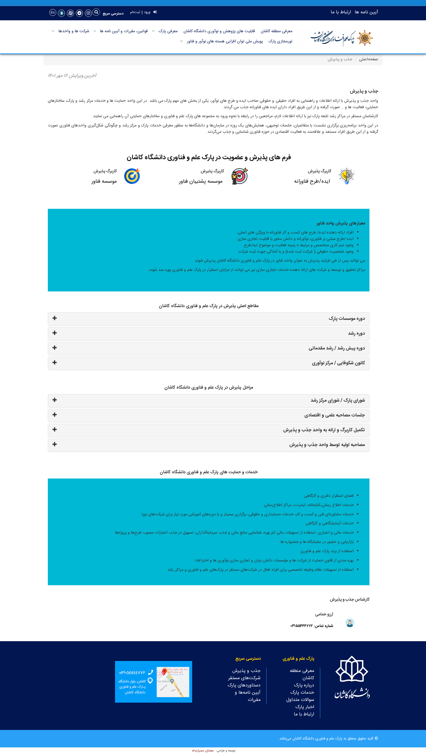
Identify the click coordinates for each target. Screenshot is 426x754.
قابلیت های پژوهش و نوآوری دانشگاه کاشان (219, 31)
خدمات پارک (302, 693)
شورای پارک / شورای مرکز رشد (338, 401)
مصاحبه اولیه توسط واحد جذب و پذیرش (327, 445)
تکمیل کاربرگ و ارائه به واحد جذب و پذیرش (324, 430)
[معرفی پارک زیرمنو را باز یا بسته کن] (153, 31)
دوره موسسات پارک (347, 319)
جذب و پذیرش (246, 671)
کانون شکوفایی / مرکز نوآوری (338, 363)
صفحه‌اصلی (368, 59)
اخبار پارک (304, 707)
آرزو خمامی (324, 614)
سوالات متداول (300, 700)
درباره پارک (304, 685)
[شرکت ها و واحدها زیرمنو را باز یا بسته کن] (53, 31)
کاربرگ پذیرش (319, 171)
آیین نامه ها (366, 12)
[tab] (208, 319)
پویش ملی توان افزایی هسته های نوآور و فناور (225, 41)
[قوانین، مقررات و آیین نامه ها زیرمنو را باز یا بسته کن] (94, 31)
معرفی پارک (168, 31)
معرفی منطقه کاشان (276, 31)
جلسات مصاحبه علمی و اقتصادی (334, 415)
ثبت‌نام (135, 12)
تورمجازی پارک (280, 41)
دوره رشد (356, 334)
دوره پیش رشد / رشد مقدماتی (337, 348)
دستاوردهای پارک (244, 685)
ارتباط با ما (341, 12)
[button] (113, 14)
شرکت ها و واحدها (74, 31)
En (53, 12)
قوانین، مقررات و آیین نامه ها (124, 31)
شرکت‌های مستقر (244, 678)
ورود (147, 12)
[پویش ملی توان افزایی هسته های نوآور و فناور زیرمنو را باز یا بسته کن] (181, 41)
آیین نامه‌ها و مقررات (248, 696)
